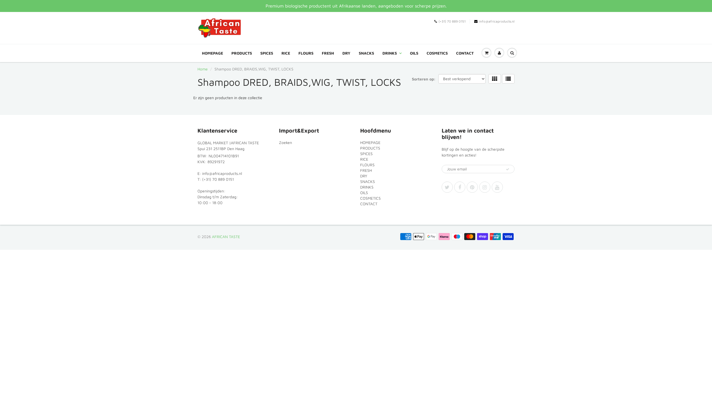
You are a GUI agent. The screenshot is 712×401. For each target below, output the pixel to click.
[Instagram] (484, 187)
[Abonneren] (508, 169)
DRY (346, 53)
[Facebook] (459, 187)
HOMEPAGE (212, 53)
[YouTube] (497, 187)
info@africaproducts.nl (497, 21)
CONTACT (465, 53)
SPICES (266, 53)
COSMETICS (437, 53)
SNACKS (366, 53)
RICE (285, 53)
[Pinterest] (472, 187)
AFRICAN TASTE (226, 236)
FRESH (328, 53)
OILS (414, 53)
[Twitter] (447, 187)
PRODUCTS (241, 53)
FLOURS (305, 53)
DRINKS (389, 53)
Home (202, 69)
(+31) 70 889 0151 (452, 21)
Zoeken (285, 142)
